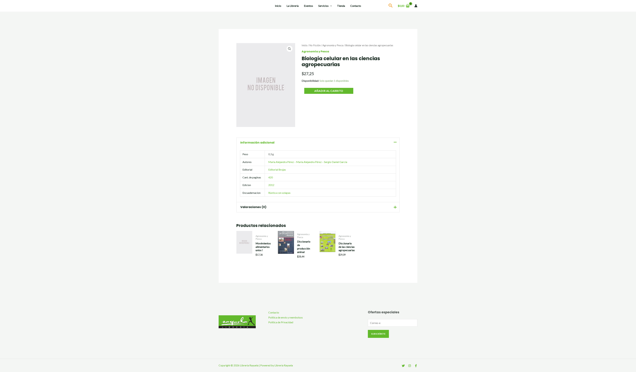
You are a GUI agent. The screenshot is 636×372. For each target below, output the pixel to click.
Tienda (341, 5)
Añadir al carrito (328, 90)
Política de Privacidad (280, 322)
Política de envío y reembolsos (285, 317)
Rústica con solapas (279, 192)
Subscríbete (378, 334)
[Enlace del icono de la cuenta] (415, 5)
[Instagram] (409, 365)
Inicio (278, 5)
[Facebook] (415, 365)
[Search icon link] (391, 6)
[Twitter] (403, 365)
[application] (330, 6)
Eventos (308, 5)
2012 (271, 184)
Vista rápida (244, 256)
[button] (289, 49)
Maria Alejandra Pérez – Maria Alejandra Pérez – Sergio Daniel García (307, 161)
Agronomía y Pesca (332, 45)
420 (270, 177)
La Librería (293, 5)
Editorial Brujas (277, 169)
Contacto (355, 5)
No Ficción (315, 45)
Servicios (323, 5)
